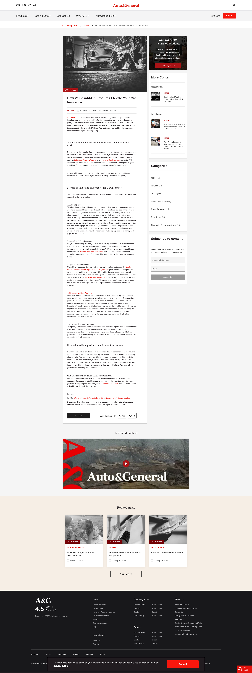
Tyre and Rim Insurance (111, 160)
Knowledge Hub (105, 16)
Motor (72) (155, 178)
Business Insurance (100, 623)
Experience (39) (158, 217)
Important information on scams (186, 634)
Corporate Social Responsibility (186, 608)
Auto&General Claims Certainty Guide (188, 627)
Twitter (48, 654)
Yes (123, 416)
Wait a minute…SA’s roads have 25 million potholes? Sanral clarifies (102, 398)
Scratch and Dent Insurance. (92, 251)
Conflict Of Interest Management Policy (188, 623)
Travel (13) (156, 193)
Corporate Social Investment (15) (165, 225)
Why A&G (82, 16)
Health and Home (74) (161, 201)
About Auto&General (182, 605)
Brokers (215, 16)
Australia (96, 644)
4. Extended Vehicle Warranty (79, 293)
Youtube (76, 654)
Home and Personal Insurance (104, 612)
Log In (229, 16)
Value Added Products (101, 616)
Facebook (35, 654)
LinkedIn (89, 654)
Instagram (62, 654)
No (133, 416)
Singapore (96, 640)
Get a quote (42, 16)
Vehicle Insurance (99, 605)
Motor (86, 26)
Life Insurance (98, 608)
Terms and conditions (182, 630)
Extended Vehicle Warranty (85, 160)
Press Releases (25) (160, 209)
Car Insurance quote (109, 383)
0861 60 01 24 (26, 5)
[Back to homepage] (126, 5)
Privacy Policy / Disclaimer (184, 616)
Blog (94, 627)
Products (21, 16)
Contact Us (63, 16)
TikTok (102, 654)
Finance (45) (156, 186)
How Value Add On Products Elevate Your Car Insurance (121, 26)
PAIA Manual (179, 619)
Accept (183, 664)
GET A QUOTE (168, 65)
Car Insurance (73, 117)
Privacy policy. (61, 665)
